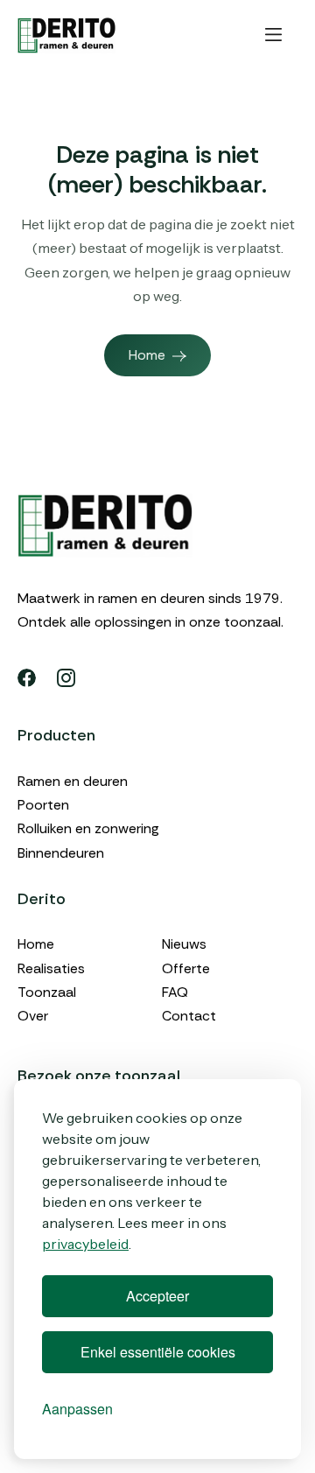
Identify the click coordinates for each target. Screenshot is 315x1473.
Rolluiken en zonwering (88, 828)
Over (33, 1016)
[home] (67, 35)
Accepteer (157, 1296)
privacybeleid (85, 1243)
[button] (273, 35)
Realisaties (51, 968)
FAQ (175, 992)
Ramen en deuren (73, 781)
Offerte (186, 968)
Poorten (43, 805)
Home (36, 944)
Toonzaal (47, 992)
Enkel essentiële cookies (157, 1352)
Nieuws (184, 944)
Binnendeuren (61, 853)
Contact (189, 1016)
